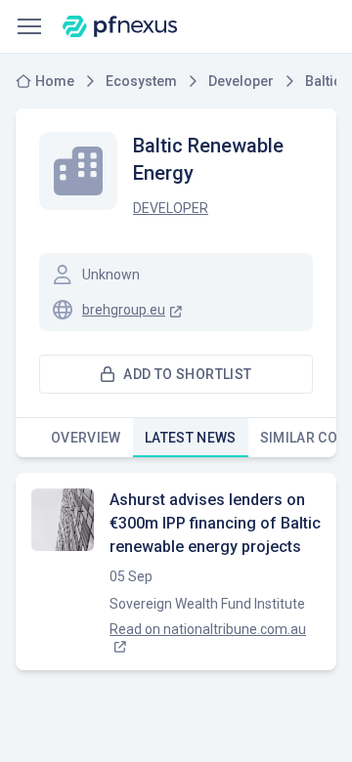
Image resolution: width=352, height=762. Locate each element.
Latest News (191, 437)
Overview (86, 437)
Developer (170, 208)
